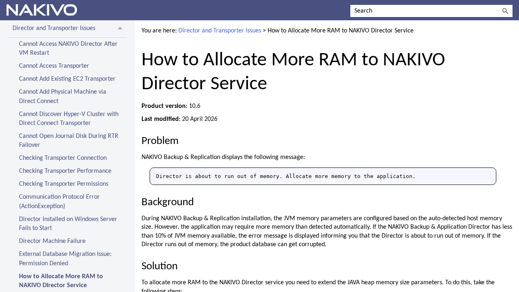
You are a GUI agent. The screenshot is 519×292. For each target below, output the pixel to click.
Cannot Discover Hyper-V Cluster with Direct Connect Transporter (68, 119)
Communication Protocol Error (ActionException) (59, 201)
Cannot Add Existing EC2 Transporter (67, 79)
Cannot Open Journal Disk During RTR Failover (68, 140)
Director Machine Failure (52, 241)
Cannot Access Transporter (54, 66)
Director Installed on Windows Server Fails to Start (68, 224)
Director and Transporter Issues (54, 28)
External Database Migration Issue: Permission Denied (65, 258)
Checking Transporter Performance (65, 171)
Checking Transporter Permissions (63, 184)
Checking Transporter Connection (63, 158)
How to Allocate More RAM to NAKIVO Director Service (61, 281)
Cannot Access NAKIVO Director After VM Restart (68, 48)
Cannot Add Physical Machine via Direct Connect (62, 96)
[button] (505, 11)
